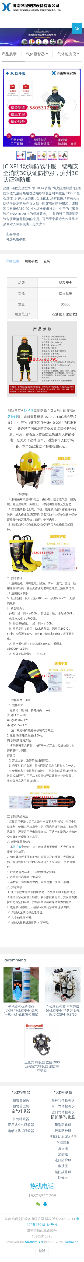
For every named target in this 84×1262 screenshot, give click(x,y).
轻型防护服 (63, 1130)
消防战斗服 (63, 1172)
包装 (46, 261)
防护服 (29, 410)
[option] (42, 108)
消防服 (63, 1154)
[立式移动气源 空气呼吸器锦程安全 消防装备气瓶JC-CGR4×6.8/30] (62, 985)
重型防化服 (63, 1124)
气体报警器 (35, 53)
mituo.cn (72, 1242)
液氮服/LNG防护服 (63, 1136)
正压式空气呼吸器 (21, 1124)
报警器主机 (21, 1106)
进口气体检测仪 (63, 1112)
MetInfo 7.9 (34, 1242)
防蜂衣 (63, 1177)
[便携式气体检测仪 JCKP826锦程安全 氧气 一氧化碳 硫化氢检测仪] (21, 985)
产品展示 (9, 53)
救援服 (63, 1166)
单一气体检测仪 (63, 1106)
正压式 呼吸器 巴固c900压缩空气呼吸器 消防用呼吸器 (42, 1066)
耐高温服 (63, 1142)
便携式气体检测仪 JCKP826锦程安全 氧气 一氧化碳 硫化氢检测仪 (21, 1010)
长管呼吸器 (21, 1119)
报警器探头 (21, 1100)
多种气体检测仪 (63, 1100)
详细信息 (12, 261)
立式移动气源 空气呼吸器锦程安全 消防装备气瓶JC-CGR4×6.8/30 (63, 1010)
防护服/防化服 (63, 1116)
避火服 (63, 1148)
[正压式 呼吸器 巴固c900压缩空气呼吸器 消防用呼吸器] (42, 1040)
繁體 (42, 1250)
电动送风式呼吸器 (21, 1131)
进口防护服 (63, 1160)
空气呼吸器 (21, 1111)
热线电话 (42, 1186)
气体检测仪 (66, 53)
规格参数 (31, 261)
